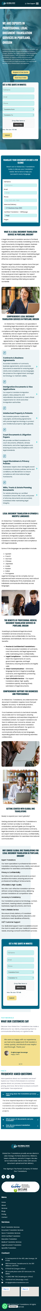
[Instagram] (8, 1177)
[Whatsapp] (12, 1177)
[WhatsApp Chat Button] (5, 1306)
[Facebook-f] (3, 1177)
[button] (37, 3)
